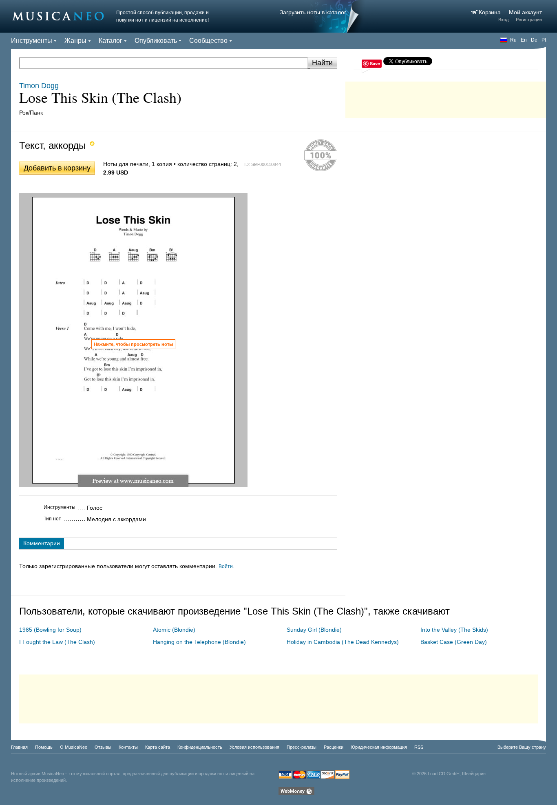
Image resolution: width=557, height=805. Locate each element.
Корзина (490, 12)
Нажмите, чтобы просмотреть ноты (133, 344)
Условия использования (254, 747)
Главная (19, 747)
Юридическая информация (379, 747)
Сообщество (208, 40)
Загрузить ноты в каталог (313, 12)
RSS (418, 747)
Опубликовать (156, 40)
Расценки (333, 747)
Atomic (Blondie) (174, 629)
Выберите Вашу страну (521, 747)
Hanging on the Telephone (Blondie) (199, 642)
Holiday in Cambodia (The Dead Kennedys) (343, 642)
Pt (544, 40)
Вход (503, 19)
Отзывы (103, 747)
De (534, 40)
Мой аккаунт (525, 12)
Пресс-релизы (301, 747)
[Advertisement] (445, 98)
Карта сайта (157, 747)
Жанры (75, 40)
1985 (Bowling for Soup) (50, 629)
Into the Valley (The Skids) (454, 629)
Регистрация (529, 19)
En (524, 40)
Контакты (128, 747)
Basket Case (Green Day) (453, 642)
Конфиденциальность (199, 747)
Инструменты (31, 40)
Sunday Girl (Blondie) (314, 629)
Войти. (226, 566)
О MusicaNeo (73, 747)
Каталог (110, 40)
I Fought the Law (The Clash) (57, 642)
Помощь (44, 747)
